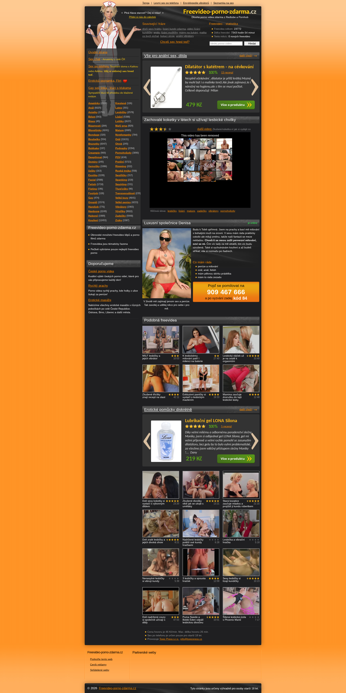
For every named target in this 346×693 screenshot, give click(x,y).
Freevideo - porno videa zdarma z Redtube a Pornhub (106, 27)
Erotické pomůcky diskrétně (168, 409)
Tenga (145, 2)
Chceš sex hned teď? (174, 42)
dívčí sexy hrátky (151, 28)
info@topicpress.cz (191, 639)
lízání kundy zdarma (174, 28)
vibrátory (213, 210)
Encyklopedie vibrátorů (196, 2)
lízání (182, 210)
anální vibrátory (185, 36)
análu (157, 32)
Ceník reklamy (98, 664)
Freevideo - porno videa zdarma (220, 11)
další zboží (245, 55)
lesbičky (172, 210)
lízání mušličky (169, 32)
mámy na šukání (188, 32)
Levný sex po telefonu (166, 2)
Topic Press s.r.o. (169, 639)
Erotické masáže (99, 300)
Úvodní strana (97, 52)
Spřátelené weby (99, 670)
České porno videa (101, 271)
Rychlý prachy (98, 285)
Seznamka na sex (223, 2)
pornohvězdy (227, 210)
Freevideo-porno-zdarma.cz (117, 688)
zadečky (201, 210)
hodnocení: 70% (162, 130)
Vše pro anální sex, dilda (165, 55)
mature (191, 210)
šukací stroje (167, 36)
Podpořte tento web (101, 659)
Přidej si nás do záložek (142, 16)
